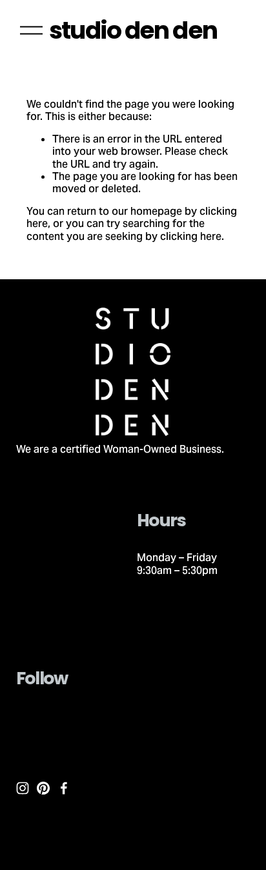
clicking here (190, 236)
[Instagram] (22, 788)
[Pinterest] (43, 788)
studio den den (133, 30)
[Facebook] (63, 788)
